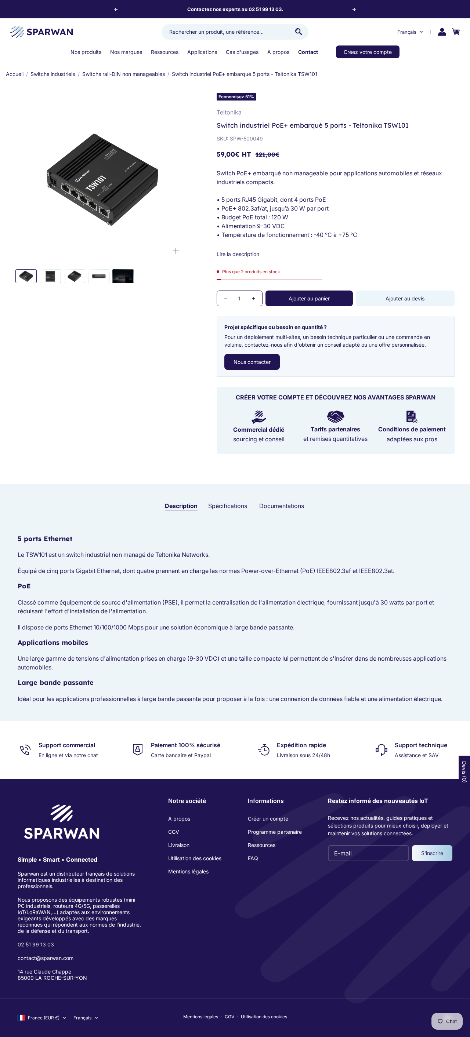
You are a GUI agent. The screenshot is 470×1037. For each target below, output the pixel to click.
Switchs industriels (52, 74)
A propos (179, 818)
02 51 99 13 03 (36, 944)
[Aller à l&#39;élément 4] (98, 276)
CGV (173, 832)
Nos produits (85, 52)
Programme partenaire (275, 832)
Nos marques (126, 52)
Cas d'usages (242, 52)
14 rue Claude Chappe (44, 971)
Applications (202, 52)
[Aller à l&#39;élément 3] (74, 276)
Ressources (164, 52)
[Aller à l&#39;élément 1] (26, 276)
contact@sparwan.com (45, 958)
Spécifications (227, 506)
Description (181, 506)
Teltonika (229, 112)
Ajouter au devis (405, 298)
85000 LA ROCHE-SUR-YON (52, 978)
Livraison (178, 845)
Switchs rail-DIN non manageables (123, 74)
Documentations (281, 506)
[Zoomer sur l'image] (176, 251)
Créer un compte (268, 818)
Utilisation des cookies (194, 858)
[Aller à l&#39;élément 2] (50, 276)
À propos (278, 52)
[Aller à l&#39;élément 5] (123, 276)
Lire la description (238, 254)
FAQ (253, 858)
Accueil (15, 74)
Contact (308, 52)
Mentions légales (188, 871)
